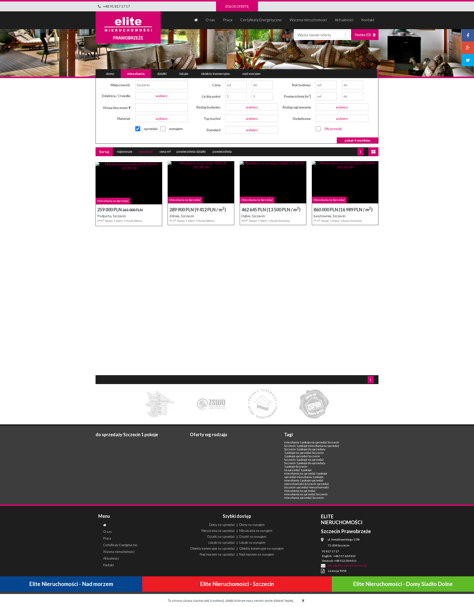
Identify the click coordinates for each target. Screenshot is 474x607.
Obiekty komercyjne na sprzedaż (212, 548)
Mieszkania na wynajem (255, 531)
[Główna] (196, 20)
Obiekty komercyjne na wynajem (261, 548)
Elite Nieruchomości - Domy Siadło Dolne (403, 584)
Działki (162, 74)
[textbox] (161, 85)
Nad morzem (251, 74)
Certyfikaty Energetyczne (261, 20)
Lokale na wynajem (252, 542)
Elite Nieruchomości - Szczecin (237, 584)
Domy (110, 74)
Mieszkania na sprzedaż (218, 531)
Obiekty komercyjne (215, 74)
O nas (210, 20)
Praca (227, 20)
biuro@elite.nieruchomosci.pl (347, 565)
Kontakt (368, 20)
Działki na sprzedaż (221, 537)
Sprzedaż (151, 129)
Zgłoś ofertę (237, 6)
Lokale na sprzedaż (221, 542)
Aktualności (344, 20)
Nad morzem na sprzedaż (217, 554)
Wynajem (176, 129)
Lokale (183, 74)
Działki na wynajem (252, 537)
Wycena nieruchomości (308, 20)
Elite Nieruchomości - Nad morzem (71, 584)
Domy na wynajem (252, 525)
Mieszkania (135, 74)
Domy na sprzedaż (222, 525)
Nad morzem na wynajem (256, 554)
